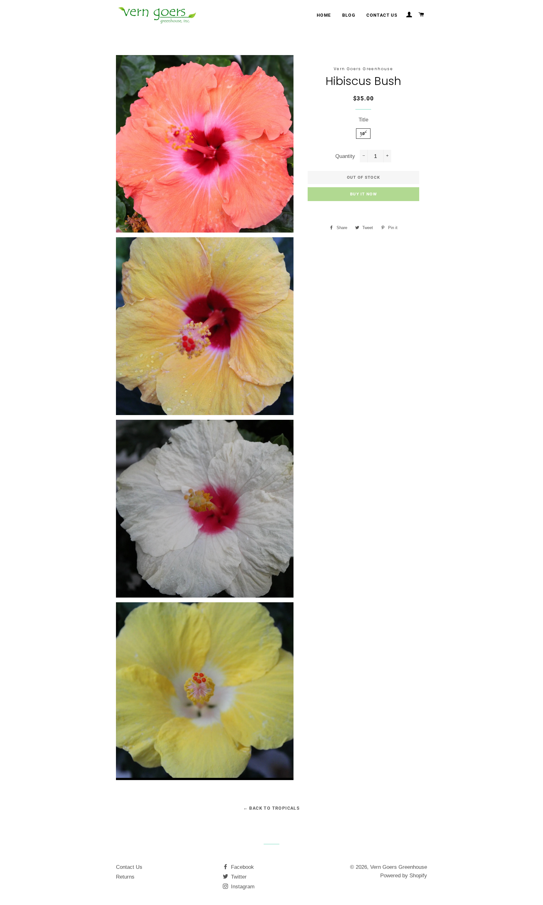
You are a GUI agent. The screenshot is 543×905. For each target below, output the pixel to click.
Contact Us (129, 867)
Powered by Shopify (403, 876)
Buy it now (363, 194)
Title (363, 120)
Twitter (238, 877)
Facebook (241, 867)
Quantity (345, 156)
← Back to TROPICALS (271, 808)
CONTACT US (382, 15)
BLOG (349, 15)
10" (363, 133)
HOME (324, 15)
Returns (125, 877)
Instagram (242, 887)
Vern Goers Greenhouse (398, 867)
